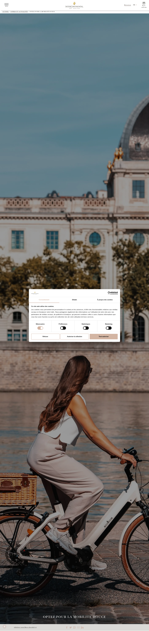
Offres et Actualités (19, 11)
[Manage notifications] (4, 626)
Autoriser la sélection (74, 336)
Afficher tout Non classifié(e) (25, 627)
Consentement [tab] (44, 300)
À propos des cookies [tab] (105, 300)
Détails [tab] (74, 300)
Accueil (5, 11)
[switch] (63, 328)
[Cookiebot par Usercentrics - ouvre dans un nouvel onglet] (109, 293)
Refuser (45, 336)
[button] (134, 5)
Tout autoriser (104, 336)
